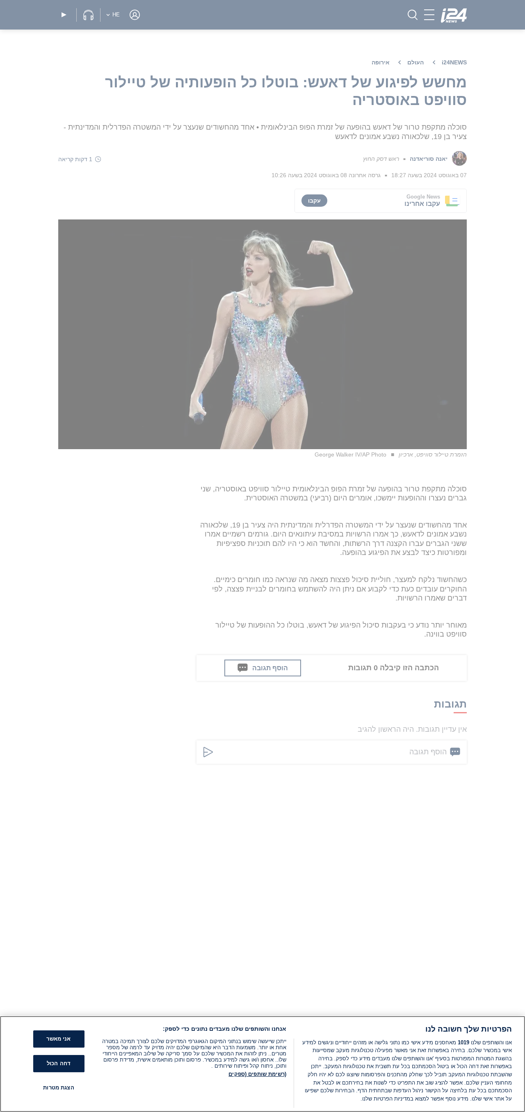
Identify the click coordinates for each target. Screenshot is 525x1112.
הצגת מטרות (58, 1087)
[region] (262, 1064)
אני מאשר (58, 1039)
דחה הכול (59, 1063)
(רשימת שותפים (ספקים (257, 1074)
